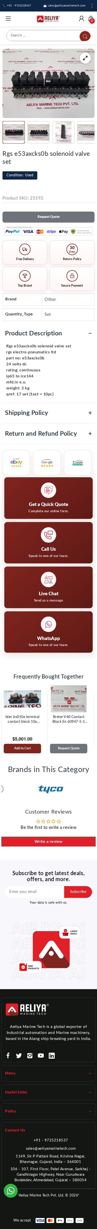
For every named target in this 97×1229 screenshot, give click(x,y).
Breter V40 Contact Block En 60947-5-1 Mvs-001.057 (68, 719)
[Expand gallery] (85, 58)
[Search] (85, 36)
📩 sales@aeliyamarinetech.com (64, 5)
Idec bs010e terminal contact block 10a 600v (22, 719)
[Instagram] (30, 1056)
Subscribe (78, 892)
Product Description (48, 333)
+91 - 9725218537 (51, 1140)
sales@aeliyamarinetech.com (51, 1148)
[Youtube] (41, 1056)
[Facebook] (8, 1056)
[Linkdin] (52, 1056)
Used (19, 175)
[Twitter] (19, 1056)
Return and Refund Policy (48, 434)
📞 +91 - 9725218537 (16, 5)
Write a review (49, 842)
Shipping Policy (48, 413)
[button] (13, 132)
